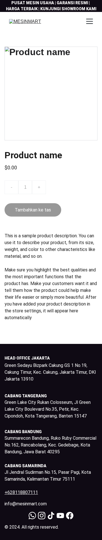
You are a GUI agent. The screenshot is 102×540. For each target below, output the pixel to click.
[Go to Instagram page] (41, 515)
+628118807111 (21, 492)
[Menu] (89, 21)
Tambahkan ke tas (33, 210)
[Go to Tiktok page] (51, 515)
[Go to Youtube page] (60, 515)
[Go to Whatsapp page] (32, 515)
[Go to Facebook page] (69, 515)
